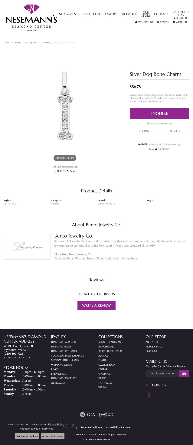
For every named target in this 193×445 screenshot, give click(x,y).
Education (129, 14)
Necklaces (131, 258)
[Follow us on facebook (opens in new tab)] (149, 395)
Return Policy (155, 347)
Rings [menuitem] (54, 369)
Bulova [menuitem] (103, 356)
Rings (99, 258)
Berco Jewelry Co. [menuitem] (110, 351)
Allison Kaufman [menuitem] (109, 342)
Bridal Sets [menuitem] (58, 374)
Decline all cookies (27, 436)
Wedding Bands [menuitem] (61, 365)
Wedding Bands (31, 43)
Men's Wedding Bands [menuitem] (65, 360)
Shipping (144, 130)
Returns (175, 130)
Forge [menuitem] (102, 360)
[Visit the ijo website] (106, 414)
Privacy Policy (56, 424)
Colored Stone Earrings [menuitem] (67, 356)
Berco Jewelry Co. (107, 204)
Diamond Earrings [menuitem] (63, 342)
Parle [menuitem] (102, 378)
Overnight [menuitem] (105, 374)
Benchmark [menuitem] (106, 347)
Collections (91, 14)
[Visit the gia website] (87, 414)
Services (151, 351)
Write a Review (96, 305)
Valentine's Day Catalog (181, 15)
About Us (152, 342)
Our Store (145, 14)
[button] (144, 22)
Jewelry (111, 14)
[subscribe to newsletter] (184, 373)
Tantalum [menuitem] (105, 383)
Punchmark (103, 440)
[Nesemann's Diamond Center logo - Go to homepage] (43, 18)
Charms (46, 43)
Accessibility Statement (119, 428)
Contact (161, 14)
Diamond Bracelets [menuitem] (64, 378)
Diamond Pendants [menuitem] (64, 351)
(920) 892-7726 (65, 171)
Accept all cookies (52, 436)
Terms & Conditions (91, 428)
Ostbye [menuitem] (103, 369)
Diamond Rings (64, 258)
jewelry (16, 43)
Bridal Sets (111, 258)
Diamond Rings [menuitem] (61, 347)
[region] (65, 105)
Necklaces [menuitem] (58, 383)
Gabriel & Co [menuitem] (106, 365)
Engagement (67, 14)
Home (6, 43)
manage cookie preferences (36, 428)
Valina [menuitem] (102, 387)
